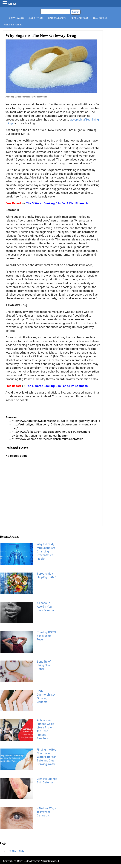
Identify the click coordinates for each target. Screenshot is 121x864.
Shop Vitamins (16, 18)
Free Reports (100, 18)
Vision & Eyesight (13, 25)
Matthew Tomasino (23, 97)
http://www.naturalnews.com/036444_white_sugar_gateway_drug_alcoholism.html (65, 420)
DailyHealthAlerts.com (28, 861)
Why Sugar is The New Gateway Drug (41, 35)
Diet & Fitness (36, 18)
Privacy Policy (15, 850)
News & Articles (79, 18)
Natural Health (57, 18)
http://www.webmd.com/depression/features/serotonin (47, 439)
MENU (12, 4)
